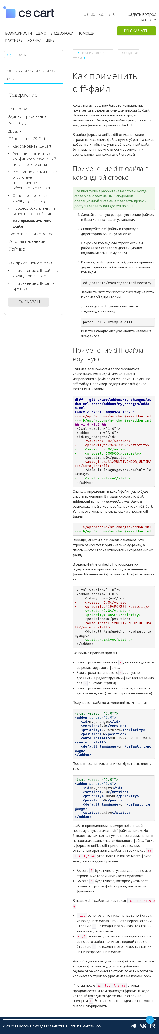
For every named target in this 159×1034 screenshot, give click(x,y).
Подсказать (28, 302)
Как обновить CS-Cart (32, 146)
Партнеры (14, 40)
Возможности (18, 33)
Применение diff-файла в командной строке (35, 273)
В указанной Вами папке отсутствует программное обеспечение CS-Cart (35, 179)
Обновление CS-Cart (26, 138)
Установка (17, 108)
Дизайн (15, 131)
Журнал (34, 40)
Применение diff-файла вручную (33, 286)
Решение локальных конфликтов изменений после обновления (34, 159)
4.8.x (10, 71)
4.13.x (10, 79)
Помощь (86, 33)
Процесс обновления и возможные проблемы (34, 211)
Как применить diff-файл (32, 224)
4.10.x (29, 71)
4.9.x (19, 71)
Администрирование (27, 116)
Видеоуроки (61, 33)
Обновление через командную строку (30, 198)
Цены (50, 40)
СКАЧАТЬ (139, 31)
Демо (41, 33)
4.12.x (51, 71)
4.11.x (40, 71)
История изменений (27, 241)
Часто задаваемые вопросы (33, 233)
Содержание (22, 94)
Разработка (18, 123)
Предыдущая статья (95, 53)
